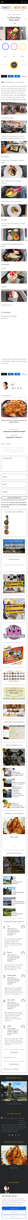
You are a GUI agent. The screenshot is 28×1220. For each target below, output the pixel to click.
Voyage (14, 880)
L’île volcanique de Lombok (17, 914)
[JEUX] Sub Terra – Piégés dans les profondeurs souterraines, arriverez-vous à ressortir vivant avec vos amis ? (18, 791)
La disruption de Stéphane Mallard (14, 430)
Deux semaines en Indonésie (17, 882)
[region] (14, 1206)
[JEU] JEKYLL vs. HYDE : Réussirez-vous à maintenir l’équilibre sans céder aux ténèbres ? (13, 932)
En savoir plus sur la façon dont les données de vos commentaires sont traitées (14, 504)
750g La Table (14, 837)
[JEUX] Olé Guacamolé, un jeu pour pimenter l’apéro (18, 806)
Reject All (14, 1216)
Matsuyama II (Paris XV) (14, 436)
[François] (14, 522)
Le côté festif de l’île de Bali (18, 893)
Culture (14, 863)
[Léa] (14, 527)
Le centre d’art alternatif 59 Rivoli (14, 865)
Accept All (14, 1208)
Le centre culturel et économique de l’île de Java (18, 903)
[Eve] (14, 517)
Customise (14, 1212)
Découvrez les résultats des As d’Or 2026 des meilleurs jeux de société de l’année (13, 1031)
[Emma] (14, 532)
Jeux (14, 754)
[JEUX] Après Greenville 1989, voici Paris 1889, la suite (18, 774)
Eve (15, 23)
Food (9, 14)
